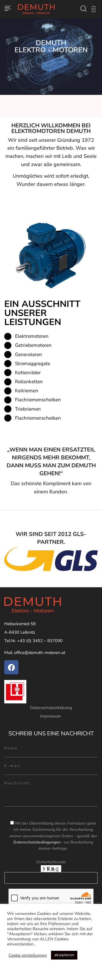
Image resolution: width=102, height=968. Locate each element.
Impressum (51, 716)
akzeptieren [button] (64, 955)
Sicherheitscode (51, 862)
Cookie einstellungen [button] (27, 955)
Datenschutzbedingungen (36, 842)
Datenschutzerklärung (51, 707)
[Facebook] (11, 667)
